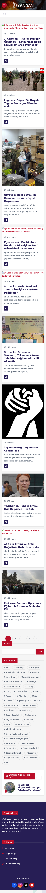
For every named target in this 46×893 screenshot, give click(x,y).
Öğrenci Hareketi (13, 753)
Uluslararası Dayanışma (17, 739)
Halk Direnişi (30, 705)
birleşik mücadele (14, 682)
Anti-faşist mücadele (15, 672)
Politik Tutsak (22, 724)
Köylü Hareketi (12, 720)
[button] (36, 777)
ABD (7, 667)
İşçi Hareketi (32, 758)
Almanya (20, 667)
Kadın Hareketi (13, 715)
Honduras (25, 710)
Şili (7, 762)
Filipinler (23, 696)
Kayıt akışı (11, 853)
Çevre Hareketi (30, 748)
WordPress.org (13, 864)
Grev (37, 701)
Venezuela (10, 743)
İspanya (32, 753)
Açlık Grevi (11, 677)
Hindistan (10, 710)
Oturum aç (10, 848)
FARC (36, 691)
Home (5, 14)
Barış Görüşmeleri (30, 677)
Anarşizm (35, 667)
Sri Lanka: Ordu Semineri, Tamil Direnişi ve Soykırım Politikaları (21, 289)
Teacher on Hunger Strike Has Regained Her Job (21, 507)
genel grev (24, 701)
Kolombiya (31, 715)
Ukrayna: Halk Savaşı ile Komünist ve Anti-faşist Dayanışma (20, 198)
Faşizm (9, 696)
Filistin (36, 696)
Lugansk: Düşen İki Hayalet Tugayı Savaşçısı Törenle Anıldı (22, 103)
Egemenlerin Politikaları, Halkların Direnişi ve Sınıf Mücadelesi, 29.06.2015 (21, 245)
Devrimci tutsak (13, 686)
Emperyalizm (22, 691)
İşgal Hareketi (12, 758)
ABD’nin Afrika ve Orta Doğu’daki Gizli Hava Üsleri (22, 545)
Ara (8, 643)
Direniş (30, 686)
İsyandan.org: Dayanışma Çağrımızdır (21, 449)
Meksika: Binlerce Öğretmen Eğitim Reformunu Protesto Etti (22, 606)
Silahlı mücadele (13, 729)
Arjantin (35, 672)
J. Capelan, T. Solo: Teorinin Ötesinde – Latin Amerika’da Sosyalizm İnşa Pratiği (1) (22, 41)
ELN (7, 691)
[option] (24, 787)
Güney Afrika (12, 705)
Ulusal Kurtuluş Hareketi (17, 734)
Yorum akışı (11, 859)
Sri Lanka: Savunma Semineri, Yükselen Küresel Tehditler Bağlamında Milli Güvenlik (22, 357)
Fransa (9, 701)
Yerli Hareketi (28, 743)
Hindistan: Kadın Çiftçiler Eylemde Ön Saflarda (30, 787)
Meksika (29, 720)
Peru (8, 724)
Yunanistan (11, 748)
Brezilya (32, 682)
